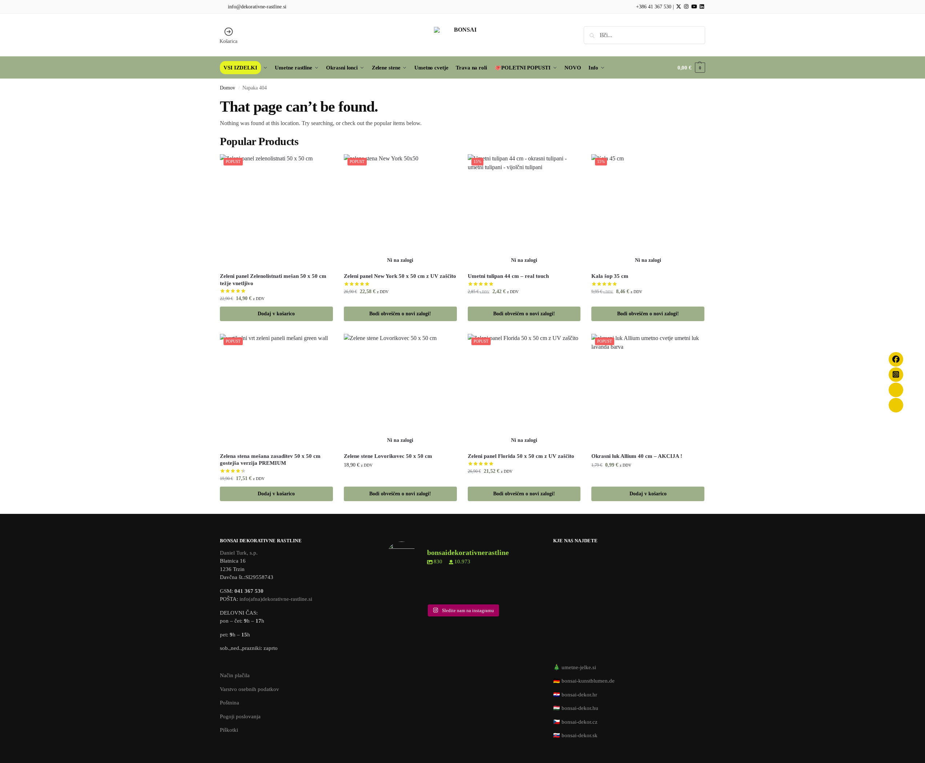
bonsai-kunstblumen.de (588, 681)
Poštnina (229, 703)
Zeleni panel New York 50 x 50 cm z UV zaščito (400, 276)
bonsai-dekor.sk (580, 735)
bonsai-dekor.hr (579, 695)
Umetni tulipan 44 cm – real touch (508, 276)
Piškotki (229, 730)
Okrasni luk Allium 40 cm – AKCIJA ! (636, 456)
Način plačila (235, 675)
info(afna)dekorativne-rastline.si (276, 599)
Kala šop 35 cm (609, 276)
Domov (227, 88)
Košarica (228, 41)
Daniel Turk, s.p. (239, 553)
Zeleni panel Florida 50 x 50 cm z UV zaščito (521, 456)
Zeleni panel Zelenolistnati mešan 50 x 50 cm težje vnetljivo (273, 279)
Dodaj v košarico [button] (276, 313)
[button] (691, 68)
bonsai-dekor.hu (580, 708)
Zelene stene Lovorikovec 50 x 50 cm (388, 456)
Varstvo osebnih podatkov (249, 689)
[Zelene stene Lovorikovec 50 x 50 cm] (400, 390)
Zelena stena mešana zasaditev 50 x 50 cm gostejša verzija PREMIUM (270, 459)
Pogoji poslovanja (240, 716)
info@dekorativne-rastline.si (257, 6)
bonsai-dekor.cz (580, 722)
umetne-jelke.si (579, 667)
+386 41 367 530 (653, 6)
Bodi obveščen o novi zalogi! (400, 313)
